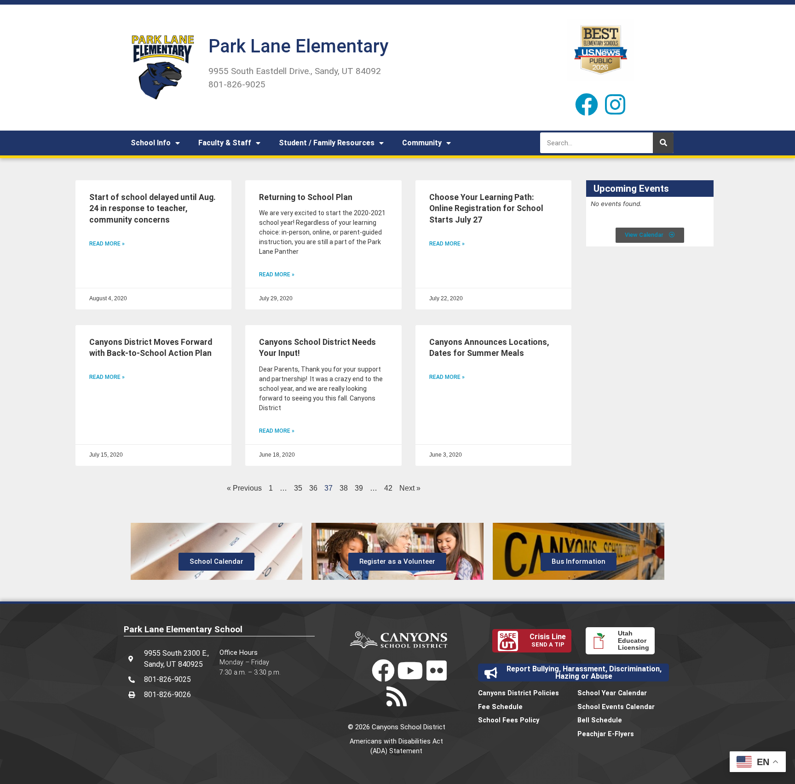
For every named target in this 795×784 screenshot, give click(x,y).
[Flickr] (436, 670)
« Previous (244, 488)
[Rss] (396, 696)
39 (359, 488)
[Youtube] (409, 670)
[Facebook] (586, 104)
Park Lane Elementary (298, 46)
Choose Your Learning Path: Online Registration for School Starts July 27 (486, 208)
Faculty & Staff (224, 142)
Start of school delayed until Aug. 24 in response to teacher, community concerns (152, 208)
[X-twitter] (356, 670)
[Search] (663, 142)
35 (298, 488)
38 (344, 488)
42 (388, 488)
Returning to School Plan (305, 197)
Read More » (107, 243)
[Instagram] (615, 104)
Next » (410, 488)
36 (313, 488)
